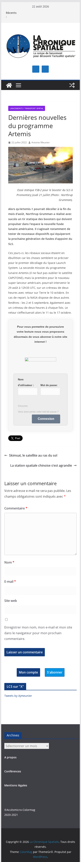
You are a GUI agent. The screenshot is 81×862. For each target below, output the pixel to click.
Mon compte (28, 672)
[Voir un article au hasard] (72, 85)
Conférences (12, 771)
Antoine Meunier (40, 142)
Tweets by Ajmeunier (18, 696)
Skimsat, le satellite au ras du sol (33, 455)
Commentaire (15, 508)
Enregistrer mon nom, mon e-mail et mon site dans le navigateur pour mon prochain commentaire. (38, 633)
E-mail (10, 581)
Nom (9, 562)
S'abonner (54, 672)
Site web (10, 600)
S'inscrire (23, 406)
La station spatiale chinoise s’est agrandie (41, 465)
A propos (10, 757)
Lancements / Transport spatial (26, 108)
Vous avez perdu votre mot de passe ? (38, 411)
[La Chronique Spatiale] (9, 85)
